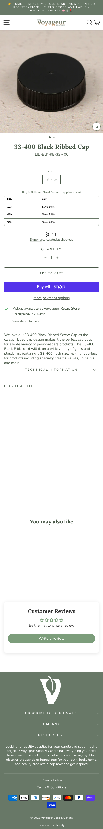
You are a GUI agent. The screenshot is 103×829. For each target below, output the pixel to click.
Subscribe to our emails (50, 713)
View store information (27, 321)
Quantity (51, 250)
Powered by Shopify (51, 825)
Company (50, 724)
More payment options (52, 298)
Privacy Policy (51, 780)
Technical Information (51, 370)
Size (51, 171)
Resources (50, 735)
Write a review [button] (52, 638)
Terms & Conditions (51, 787)
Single (51, 179)
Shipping (36, 240)
